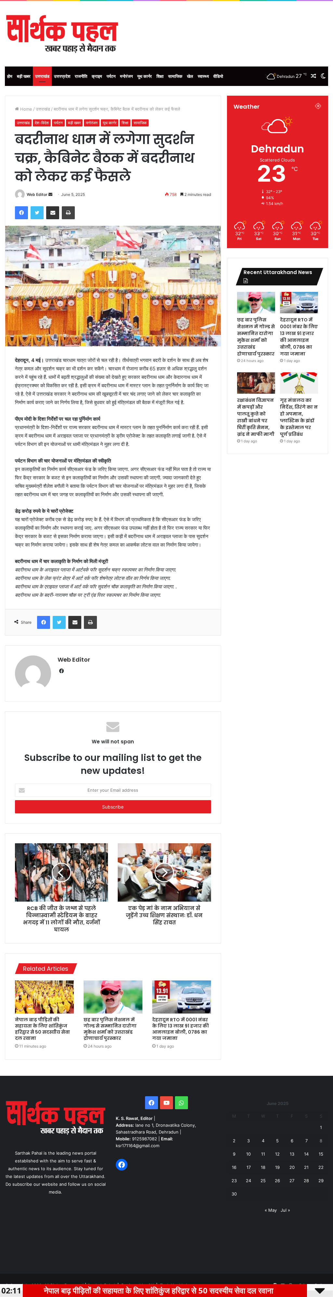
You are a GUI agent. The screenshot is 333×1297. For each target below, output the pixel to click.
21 (306, 1167)
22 (321, 1167)
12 (277, 1154)
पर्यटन (111, 76)
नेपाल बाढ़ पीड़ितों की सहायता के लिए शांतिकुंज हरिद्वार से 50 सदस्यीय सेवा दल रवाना (42, 1028)
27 (291, 1180)
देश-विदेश (42, 122)
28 (306, 1180)
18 (263, 1167)
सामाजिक (175, 76)
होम (9, 76)
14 (306, 1154)
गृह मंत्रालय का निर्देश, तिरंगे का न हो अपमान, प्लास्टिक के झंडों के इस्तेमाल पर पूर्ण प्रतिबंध (299, 417)
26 (277, 1180)
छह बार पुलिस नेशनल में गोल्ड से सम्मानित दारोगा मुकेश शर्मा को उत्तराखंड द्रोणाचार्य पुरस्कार (110, 1028)
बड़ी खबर (24, 76)
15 (321, 1154)
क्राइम (97, 76)
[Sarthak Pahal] (62, 34)
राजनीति (81, 76)
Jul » (285, 1210)
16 (234, 1167)
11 (263, 1154)
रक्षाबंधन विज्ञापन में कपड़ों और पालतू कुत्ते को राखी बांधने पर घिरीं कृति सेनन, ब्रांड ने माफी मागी (255, 417)
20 (292, 1167)
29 (321, 1180)
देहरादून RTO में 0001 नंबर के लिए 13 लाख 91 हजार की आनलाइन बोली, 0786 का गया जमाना (180, 1028)
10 (248, 1154)
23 (234, 1180)
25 (263, 1180)
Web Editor (37, 194)
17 (248, 1167)
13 (292, 1154)
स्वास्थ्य (203, 76)
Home (25, 109)
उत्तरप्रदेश (62, 76)
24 (248, 1180)
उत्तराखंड (42, 76)
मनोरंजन (126, 76)
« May (271, 1210)
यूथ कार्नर (144, 76)
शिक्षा (160, 76)
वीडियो (218, 76)
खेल (190, 76)
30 (234, 1193)
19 (277, 1167)
